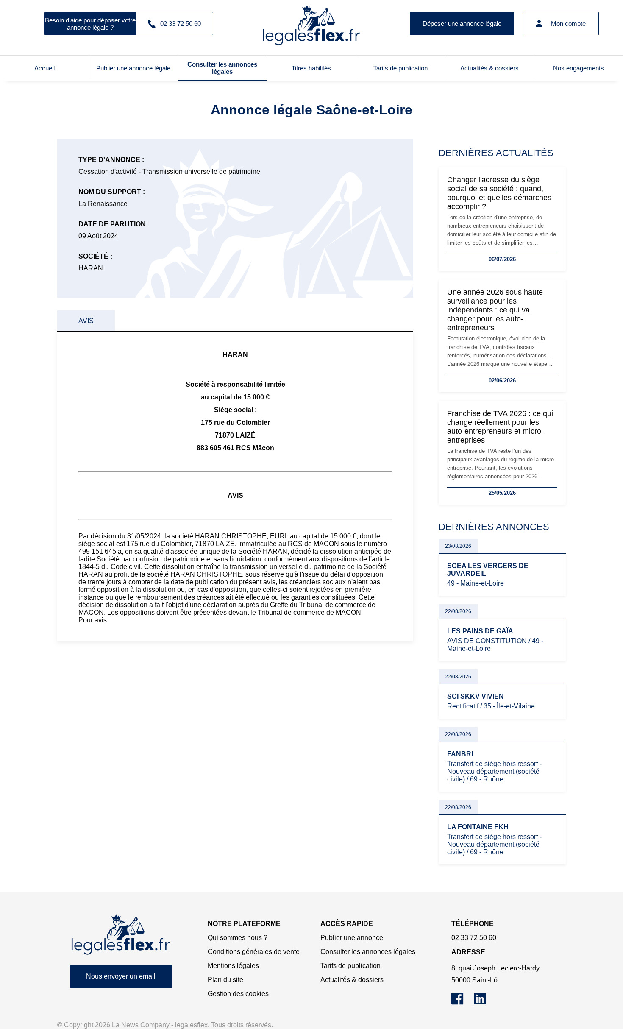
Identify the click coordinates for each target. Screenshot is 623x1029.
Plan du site (225, 979)
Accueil (44, 68)
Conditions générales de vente (254, 951)
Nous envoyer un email (121, 976)
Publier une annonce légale (133, 68)
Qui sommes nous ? (237, 937)
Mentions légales (233, 965)
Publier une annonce (351, 937)
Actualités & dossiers (489, 68)
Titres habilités (311, 68)
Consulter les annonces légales (222, 68)
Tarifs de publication (400, 68)
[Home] (121, 934)
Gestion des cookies (238, 993)
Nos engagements (578, 68)
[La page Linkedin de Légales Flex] (484, 1002)
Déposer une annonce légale (462, 23)
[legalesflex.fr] (311, 23)
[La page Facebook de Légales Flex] (462, 1002)
